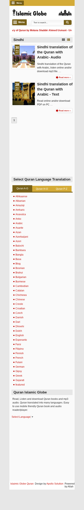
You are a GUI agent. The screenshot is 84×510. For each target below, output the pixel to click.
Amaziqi (19, 205)
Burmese (20, 281)
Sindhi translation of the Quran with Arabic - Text (55, 89)
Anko (18, 218)
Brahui (19, 272)
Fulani (18, 362)
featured (20, 384)
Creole (19, 304)
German (19, 366)
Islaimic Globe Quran (22, 483)
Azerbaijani (21, 236)
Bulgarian (20, 277)
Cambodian (22, 286)
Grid (63, 39)
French (19, 357)
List (68, 39)
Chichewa (21, 295)
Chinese (20, 299)
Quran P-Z (61, 188)
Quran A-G (22, 188)
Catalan (19, 290)
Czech (19, 313)
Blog (18, 263)
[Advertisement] (42, 151)
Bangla (19, 254)
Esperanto (21, 339)
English (19, 335)
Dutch (18, 330)
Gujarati (19, 380)
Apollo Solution (54, 483)
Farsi (18, 344)
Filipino (19, 348)
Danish (19, 317)
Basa (18, 259)
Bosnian (20, 268)
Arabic (19, 223)
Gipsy (18, 371)
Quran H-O (42, 188)
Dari (17, 322)
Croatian (20, 308)
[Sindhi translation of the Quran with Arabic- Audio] (23, 57)
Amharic (20, 209)
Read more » (65, 77)
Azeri (18, 241)
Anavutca (20, 214)
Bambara (20, 250)
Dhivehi (19, 326)
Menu (19, 3)
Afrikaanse (21, 196)
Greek (18, 375)
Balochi (19, 245)
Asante (19, 227)
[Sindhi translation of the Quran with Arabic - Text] (23, 94)
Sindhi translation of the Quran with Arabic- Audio (55, 52)
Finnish (19, 353)
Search (68, 22)
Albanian (20, 200)
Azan (18, 232)
